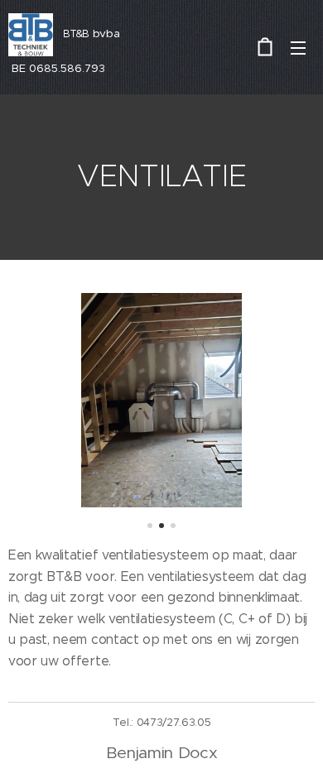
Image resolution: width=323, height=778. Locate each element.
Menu (298, 47)
